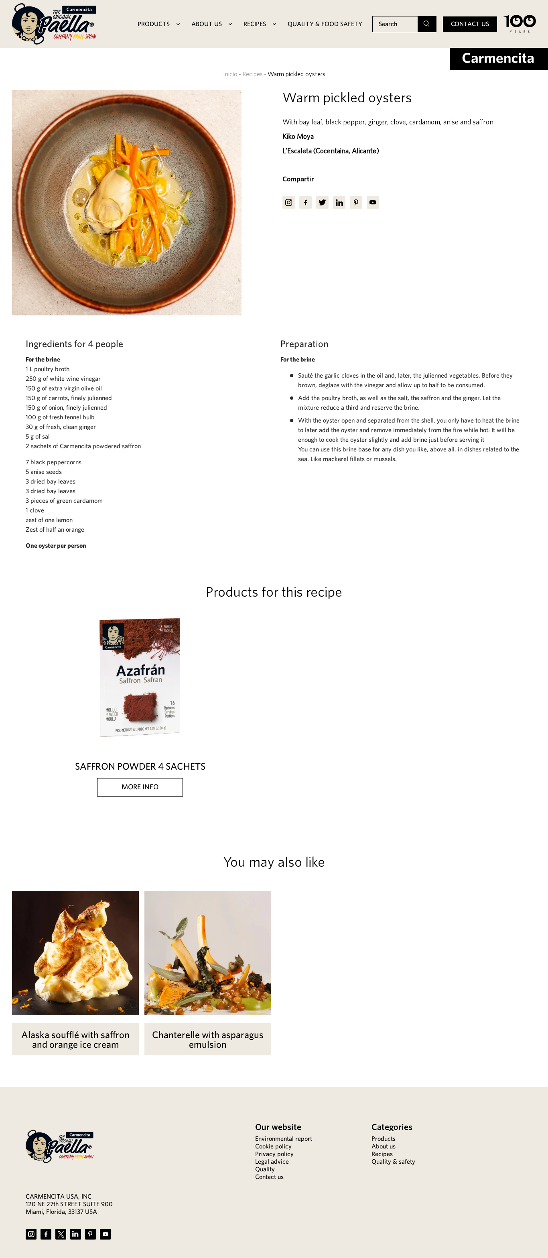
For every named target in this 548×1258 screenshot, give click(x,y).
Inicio (230, 74)
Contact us (470, 24)
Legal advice (272, 1161)
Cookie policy (273, 1146)
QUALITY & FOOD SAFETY (325, 24)
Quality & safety (393, 1161)
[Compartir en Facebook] (305, 202)
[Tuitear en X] (322, 202)
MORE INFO (140, 786)
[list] (127, 202)
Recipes (252, 74)
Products (383, 1138)
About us (383, 1146)
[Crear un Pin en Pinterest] (356, 202)
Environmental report (283, 1138)
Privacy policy (274, 1154)
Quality (265, 1169)
